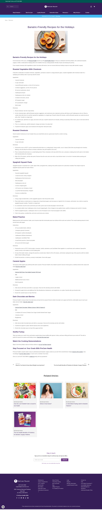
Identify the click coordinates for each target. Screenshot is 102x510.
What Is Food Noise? (46, 403)
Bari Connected (55, 483)
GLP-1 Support (41, 483)
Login (68, 480)
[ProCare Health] (51, 6)
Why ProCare (76, 12)
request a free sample (77, 351)
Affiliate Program (56, 486)
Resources (65, 12)
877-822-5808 (18, 1)
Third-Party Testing (56, 481)
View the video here (20, 266)
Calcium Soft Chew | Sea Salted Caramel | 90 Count (28, 272)
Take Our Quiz (29, 12)
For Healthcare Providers (57, 488)
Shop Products (16, 12)
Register (68, 481)
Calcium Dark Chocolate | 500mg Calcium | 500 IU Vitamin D (30, 307)
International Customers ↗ (43, 491)
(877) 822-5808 (22, 485)
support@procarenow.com (22, 486)
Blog (53, 485)
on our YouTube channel (45, 344)
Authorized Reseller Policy (86, 490)
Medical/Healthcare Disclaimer (85, 487)
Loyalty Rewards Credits (72, 485)
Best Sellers (40, 486)
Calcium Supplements (43, 481)
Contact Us (83, 480)
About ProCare (55, 480)
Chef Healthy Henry (49, 60)
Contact (87, 12)
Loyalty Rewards (41, 12)
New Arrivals (40, 485)
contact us (31, 356)
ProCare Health (32, 60)
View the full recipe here (43, 337)
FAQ (82, 481)
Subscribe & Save (54, 12)
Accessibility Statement (86, 485)
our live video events (24, 353)
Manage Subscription (71, 483)
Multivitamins (41, 480)
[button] (3, 506)
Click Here (57, 16)
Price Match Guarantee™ (86, 483)
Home (6, 20)
